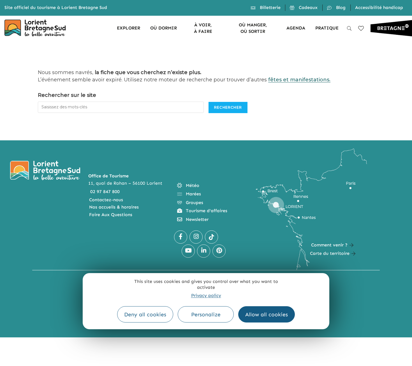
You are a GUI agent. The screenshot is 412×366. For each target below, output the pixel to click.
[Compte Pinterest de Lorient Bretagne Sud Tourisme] (219, 251)
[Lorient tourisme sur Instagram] (196, 237)
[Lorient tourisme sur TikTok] (211, 237)
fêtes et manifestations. (299, 80)
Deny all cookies (145, 314)
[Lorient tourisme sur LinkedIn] (203, 251)
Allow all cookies (266, 314)
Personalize (206, 314)
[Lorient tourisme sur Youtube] (188, 251)
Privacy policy (206, 295)
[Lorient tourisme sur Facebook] (180, 237)
